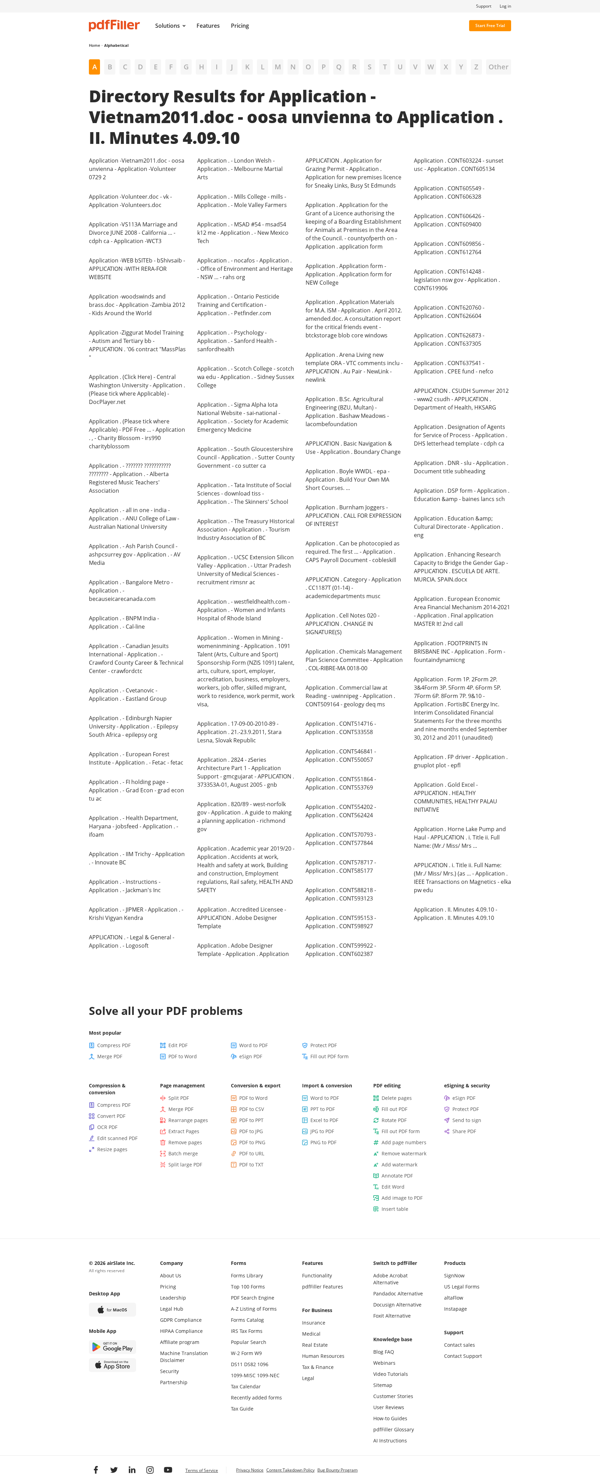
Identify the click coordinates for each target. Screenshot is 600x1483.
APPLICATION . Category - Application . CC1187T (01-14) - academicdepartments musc (353, 588)
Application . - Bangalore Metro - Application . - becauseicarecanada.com (131, 590)
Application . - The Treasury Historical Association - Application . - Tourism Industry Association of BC (245, 529)
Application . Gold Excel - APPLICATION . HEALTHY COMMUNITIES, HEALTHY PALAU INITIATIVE (455, 797)
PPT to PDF (322, 1109)
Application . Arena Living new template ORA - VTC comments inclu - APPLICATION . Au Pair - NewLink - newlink (354, 367)
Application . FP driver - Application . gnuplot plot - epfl (461, 761)
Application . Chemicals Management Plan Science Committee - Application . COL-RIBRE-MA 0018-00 (354, 660)
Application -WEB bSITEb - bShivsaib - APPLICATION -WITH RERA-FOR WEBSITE (137, 269)
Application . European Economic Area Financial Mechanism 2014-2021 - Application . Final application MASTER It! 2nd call (462, 611)
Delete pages (397, 1098)
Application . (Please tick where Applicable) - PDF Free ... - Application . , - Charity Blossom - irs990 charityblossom (137, 433)
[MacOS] (112, 1310)
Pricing (168, 1286)
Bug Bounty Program (337, 1470)
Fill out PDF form (329, 1056)
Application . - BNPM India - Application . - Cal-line (124, 622)
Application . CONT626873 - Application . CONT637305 (449, 339)
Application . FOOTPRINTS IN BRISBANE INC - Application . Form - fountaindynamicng (459, 651)
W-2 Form (242, 1353)
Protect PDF (323, 1045)
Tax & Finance (318, 1367)
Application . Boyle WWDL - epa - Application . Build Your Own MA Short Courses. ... (348, 479)
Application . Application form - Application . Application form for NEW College (349, 274)
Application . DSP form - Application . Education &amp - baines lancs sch (461, 495)
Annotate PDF (397, 1175)
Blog (378, 1351)
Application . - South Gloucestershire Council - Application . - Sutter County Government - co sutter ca (245, 457)
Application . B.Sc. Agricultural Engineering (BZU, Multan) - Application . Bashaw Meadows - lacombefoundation (347, 411)
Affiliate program (179, 1342)
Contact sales (459, 1345)
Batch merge (183, 1153)
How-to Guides (390, 1418)
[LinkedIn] (132, 1469)
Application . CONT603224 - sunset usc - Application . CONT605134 (458, 165)
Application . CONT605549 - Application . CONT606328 (449, 192)
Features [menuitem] (208, 25)
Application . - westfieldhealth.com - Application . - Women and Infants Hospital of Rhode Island (243, 610)
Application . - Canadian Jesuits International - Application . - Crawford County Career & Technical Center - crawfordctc (136, 658)
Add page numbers (404, 1142)
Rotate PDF (394, 1120)
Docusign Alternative (397, 1304)
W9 (258, 1353)
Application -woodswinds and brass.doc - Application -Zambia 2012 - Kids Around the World (137, 305)
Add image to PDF (402, 1198)
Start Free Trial (490, 25)
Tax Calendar (246, 1386)
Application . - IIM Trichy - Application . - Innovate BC (137, 858)
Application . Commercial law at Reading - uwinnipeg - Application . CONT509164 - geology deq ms (350, 696)
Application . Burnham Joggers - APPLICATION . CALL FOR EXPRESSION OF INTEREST (353, 515)
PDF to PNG (252, 1142)
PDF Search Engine (252, 1297)
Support (483, 6)
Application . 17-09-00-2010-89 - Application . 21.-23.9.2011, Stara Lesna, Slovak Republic (239, 732)
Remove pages (185, 1142)
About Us (170, 1275)
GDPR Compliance (181, 1320)
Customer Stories (393, 1396)
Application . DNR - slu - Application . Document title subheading (461, 467)
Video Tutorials (390, 1374)
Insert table (395, 1209)
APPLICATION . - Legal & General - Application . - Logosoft (131, 941)
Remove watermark (404, 1153)
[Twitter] (114, 1469)
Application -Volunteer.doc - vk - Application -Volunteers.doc (130, 201)
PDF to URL (251, 1153)
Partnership (174, 1382)
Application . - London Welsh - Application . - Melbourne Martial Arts (240, 169)
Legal (308, 1378)
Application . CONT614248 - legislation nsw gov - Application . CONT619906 (457, 280)
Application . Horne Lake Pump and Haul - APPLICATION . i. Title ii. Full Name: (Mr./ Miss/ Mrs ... (460, 837)
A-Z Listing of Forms (254, 1308)
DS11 (237, 1364)
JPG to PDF (322, 1131)
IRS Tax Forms (246, 1331)
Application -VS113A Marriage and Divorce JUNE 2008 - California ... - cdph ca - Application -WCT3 (133, 233)
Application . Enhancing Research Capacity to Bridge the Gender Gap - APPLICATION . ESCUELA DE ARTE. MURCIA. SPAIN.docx (461, 567)
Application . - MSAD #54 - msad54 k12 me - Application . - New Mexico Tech (243, 233)
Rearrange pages (188, 1120)
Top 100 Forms (248, 1286)
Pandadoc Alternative (398, 1293)
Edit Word (393, 1186)
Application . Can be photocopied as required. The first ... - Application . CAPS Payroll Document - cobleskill (353, 552)
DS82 (250, 1364)
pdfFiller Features (322, 1286)
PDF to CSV (251, 1109)
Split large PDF (185, 1164)
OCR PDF (107, 1127)
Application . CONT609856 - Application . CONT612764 (449, 248)
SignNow (454, 1275)
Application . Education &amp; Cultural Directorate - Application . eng (458, 527)
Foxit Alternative (392, 1315)
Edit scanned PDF (117, 1138)
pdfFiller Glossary (393, 1429)
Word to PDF (253, 1045)
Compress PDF (114, 1045)
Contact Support (463, 1356)
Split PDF (178, 1098)
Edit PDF (178, 1045)
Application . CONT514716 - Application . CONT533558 (341, 728)
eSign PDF (250, 1056)
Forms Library (247, 1275)
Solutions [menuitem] (167, 25)
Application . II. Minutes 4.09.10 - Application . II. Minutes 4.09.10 (455, 914)
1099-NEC (268, 1375)
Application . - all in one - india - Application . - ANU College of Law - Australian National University (134, 518)
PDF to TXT (251, 1164)
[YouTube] (168, 1469)
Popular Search (248, 1342)
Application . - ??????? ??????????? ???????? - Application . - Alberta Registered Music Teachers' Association (130, 478)
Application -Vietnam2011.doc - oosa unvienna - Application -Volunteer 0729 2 (136, 169)
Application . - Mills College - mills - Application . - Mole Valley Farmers (242, 201)
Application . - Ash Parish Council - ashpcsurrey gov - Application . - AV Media (135, 554)
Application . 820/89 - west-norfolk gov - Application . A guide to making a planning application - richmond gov (244, 816)
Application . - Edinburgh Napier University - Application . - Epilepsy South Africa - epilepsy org (133, 726)
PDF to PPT (251, 1120)
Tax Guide (242, 1408)
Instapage (455, 1308)
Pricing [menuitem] (240, 25)
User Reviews (388, 1407)
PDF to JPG (251, 1131)
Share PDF (464, 1131)
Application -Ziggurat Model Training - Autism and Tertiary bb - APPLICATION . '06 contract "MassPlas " (137, 345)
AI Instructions (390, 1440)
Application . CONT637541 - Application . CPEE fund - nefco (453, 367)
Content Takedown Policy (290, 1470)
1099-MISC (243, 1375)
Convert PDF (111, 1116)
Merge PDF (109, 1056)
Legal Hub (171, 1308)
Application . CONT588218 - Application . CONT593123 (341, 894)
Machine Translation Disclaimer (184, 1356)
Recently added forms (256, 1397)
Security (169, 1371)
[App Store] (112, 1365)
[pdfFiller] (114, 26)
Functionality (317, 1275)
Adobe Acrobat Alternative (390, 1279)
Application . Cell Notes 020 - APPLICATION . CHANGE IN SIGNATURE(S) (343, 624)
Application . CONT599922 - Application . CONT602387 (341, 950)
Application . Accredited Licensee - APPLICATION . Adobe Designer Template (241, 918)
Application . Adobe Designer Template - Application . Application (243, 950)
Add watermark (399, 1164)
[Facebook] (95, 1469)
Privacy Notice (250, 1470)
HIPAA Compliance (181, 1331)
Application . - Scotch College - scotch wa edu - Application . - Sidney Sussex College (245, 377)
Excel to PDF (324, 1120)
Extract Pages (183, 1131)
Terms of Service (201, 1470)
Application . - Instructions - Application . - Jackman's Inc (125, 886)
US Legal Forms (462, 1286)
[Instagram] (150, 1469)
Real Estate (315, 1345)
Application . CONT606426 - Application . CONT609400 (449, 220)
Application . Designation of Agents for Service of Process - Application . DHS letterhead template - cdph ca (460, 435)
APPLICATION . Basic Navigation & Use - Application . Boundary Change (353, 448)
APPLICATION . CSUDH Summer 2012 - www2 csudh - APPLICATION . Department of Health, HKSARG (461, 399)
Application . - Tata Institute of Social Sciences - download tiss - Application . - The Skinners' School (244, 493)
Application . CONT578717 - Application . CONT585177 (341, 866)
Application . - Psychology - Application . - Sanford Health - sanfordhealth (237, 341)
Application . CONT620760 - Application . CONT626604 (449, 312)
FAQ (389, 1351)
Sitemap (382, 1385)
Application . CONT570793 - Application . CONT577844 (341, 839)
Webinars (384, 1363)
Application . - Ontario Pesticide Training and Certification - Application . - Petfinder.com (238, 305)
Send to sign (466, 1120)
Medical (311, 1333)
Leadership (173, 1297)
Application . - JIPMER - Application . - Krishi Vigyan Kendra (136, 914)
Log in (505, 6)
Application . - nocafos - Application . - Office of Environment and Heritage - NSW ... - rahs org (245, 269)
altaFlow (453, 1297)
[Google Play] (112, 1347)
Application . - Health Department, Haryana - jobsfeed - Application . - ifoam (133, 826)
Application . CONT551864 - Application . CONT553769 (341, 783)
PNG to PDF (323, 1142)
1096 (262, 1364)
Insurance (313, 1322)
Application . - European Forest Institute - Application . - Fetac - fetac (136, 758)
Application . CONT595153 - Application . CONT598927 (341, 922)
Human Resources (323, 1356)
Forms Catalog (247, 1320)
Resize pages (112, 1149)
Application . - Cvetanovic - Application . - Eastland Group (128, 694)
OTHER (499, 66)
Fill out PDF (394, 1109)
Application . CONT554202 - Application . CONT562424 (341, 811)
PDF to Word (182, 1056)
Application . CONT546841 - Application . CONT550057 (341, 756)
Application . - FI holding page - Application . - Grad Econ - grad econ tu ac (136, 790)
